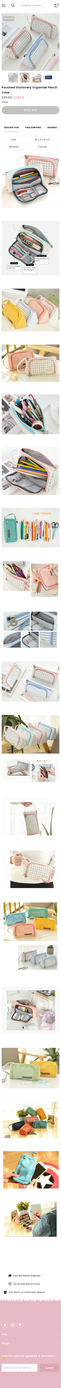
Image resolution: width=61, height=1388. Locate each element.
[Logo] (32, 5)
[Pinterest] (20, 1325)
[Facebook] (5, 1325)
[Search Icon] (13, 5)
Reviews (52, 127)
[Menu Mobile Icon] (4, 5)
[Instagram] (12, 1325)
